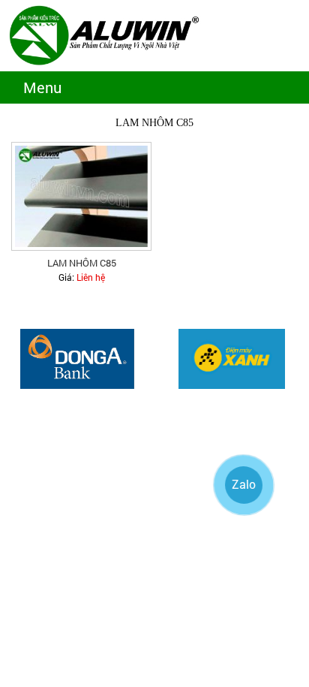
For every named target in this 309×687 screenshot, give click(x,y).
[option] (77, 358)
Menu (42, 87)
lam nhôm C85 (81, 263)
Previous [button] (15, 366)
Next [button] (294, 366)
